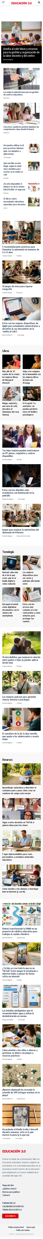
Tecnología (7, 157)
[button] (4, 2)
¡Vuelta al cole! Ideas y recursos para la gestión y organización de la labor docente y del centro (21, 52)
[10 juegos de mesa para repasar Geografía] (21, 271)
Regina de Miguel (7, 499)
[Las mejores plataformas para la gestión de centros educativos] (21, 79)
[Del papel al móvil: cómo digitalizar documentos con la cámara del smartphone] (11, 594)
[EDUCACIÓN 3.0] (21, 2)
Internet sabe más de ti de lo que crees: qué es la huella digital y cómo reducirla (10, 578)
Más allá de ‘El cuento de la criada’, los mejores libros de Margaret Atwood (11, 377)
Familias (5, 178)
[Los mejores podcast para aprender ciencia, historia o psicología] (21, 682)
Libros (5, 208)
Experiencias (21, 938)
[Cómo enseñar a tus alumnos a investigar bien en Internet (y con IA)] (21, 875)
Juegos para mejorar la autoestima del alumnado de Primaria (20, 531)
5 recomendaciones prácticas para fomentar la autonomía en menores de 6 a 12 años (20, 249)
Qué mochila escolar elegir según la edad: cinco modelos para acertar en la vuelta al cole (13, 169)
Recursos (6, 98)
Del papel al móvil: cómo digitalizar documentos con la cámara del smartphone (10, 610)
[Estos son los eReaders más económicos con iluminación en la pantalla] (21, 475)
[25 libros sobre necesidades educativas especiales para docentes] (34, 201)
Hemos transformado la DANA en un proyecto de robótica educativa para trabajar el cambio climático (19, 931)
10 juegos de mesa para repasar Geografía (17, 287)
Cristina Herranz (7, 256)
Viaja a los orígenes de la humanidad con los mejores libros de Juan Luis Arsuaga (32, 377)
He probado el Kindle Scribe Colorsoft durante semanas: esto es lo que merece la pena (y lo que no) (20, 1132)
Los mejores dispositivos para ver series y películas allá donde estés (31, 578)
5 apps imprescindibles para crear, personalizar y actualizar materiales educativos (18, 857)
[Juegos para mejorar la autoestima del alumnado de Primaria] (21, 515)
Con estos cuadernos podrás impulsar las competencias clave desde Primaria (21, 128)
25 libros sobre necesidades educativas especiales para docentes (14, 201)
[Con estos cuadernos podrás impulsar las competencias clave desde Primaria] (21, 113)
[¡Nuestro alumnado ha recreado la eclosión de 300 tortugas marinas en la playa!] (21, 1075)
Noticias (5, 193)
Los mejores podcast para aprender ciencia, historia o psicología (19, 698)
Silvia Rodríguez (8, 59)
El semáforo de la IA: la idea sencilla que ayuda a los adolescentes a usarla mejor (20, 736)
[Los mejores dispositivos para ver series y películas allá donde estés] (32, 563)
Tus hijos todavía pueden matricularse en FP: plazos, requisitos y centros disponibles (20, 453)
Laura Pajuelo (6, 1138)
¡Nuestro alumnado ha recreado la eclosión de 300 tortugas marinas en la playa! (21, 1092)
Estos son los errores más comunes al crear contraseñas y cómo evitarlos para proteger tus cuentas (31, 613)
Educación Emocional (23, 536)
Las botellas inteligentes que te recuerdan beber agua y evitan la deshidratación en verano (18, 1013)
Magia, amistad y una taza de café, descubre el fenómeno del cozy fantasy (10, 409)
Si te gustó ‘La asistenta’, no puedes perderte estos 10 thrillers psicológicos (30, 409)
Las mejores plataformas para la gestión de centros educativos (21, 93)
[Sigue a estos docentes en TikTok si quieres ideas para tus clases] (21, 809)
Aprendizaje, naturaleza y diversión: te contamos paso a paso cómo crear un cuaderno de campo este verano (19, 790)
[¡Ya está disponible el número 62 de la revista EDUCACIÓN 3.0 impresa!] (34, 186)
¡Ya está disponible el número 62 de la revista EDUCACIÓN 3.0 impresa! (14, 186)
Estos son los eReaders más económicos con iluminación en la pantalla (18, 492)
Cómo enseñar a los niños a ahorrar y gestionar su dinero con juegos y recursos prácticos (19, 1053)
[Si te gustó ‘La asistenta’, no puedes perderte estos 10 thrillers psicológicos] (32, 393)
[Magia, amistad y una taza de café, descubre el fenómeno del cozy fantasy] (11, 393)
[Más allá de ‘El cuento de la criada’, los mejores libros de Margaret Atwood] (11, 362)
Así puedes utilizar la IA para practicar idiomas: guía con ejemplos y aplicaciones (13, 149)
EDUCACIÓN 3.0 (7, 335)
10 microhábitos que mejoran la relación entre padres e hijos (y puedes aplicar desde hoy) (21, 660)
